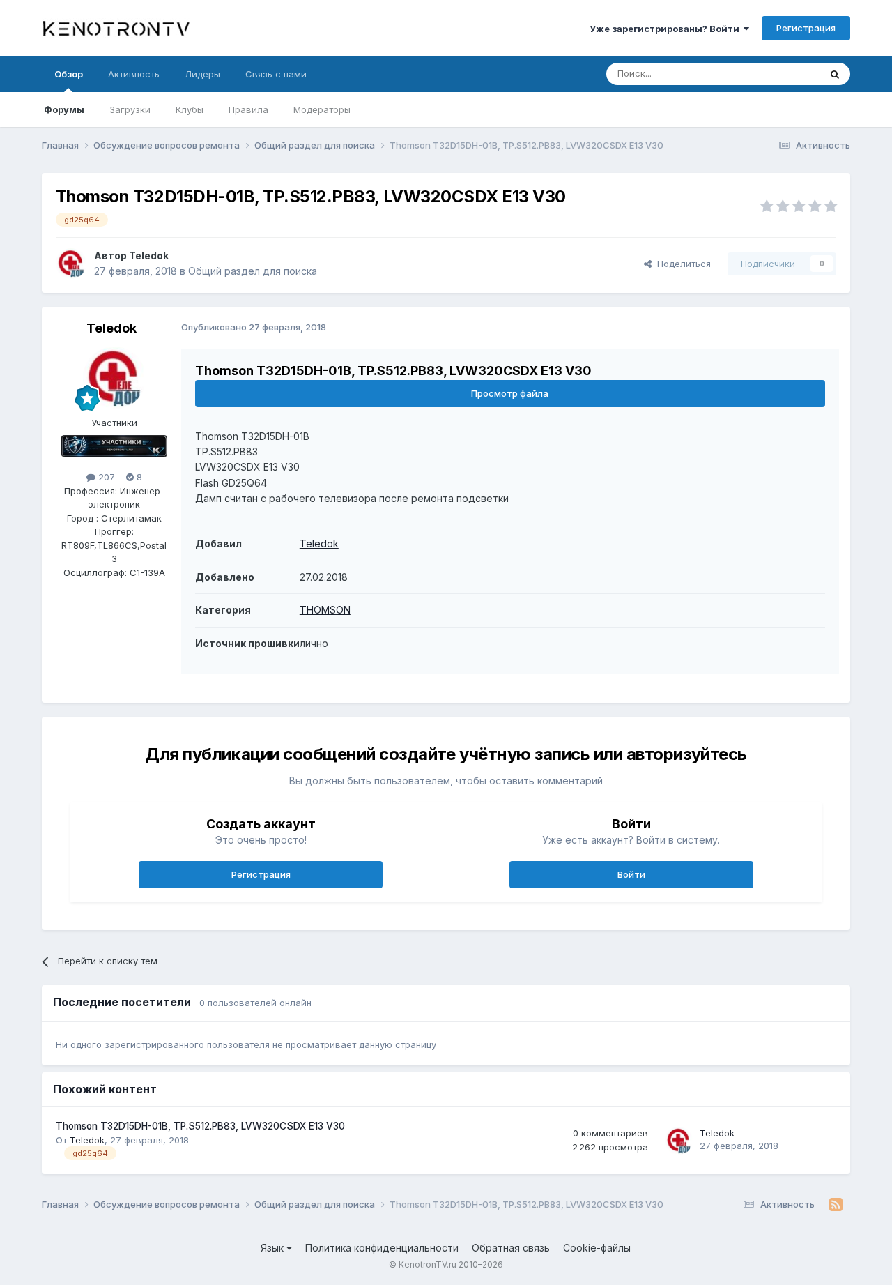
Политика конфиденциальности (382, 1248)
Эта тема (782, 73)
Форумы (64, 109)
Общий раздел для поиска (252, 271)
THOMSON (325, 610)
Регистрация (806, 27)
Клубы (189, 109)
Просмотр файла (509, 393)
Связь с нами (276, 73)
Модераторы (322, 109)
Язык (273, 1248)
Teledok (149, 255)
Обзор (68, 73)
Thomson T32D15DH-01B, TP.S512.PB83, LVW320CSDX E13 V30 (200, 1126)
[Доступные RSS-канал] (836, 1205)
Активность (134, 73)
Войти (631, 874)
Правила (248, 109)
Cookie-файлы (597, 1248)
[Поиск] (835, 74)
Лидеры (202, 73)
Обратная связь (511, 1248)
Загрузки (130, 109)
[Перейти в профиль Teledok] (71, 263)
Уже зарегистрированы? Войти (667, 28)
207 (105, 476)
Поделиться (681, 263)
